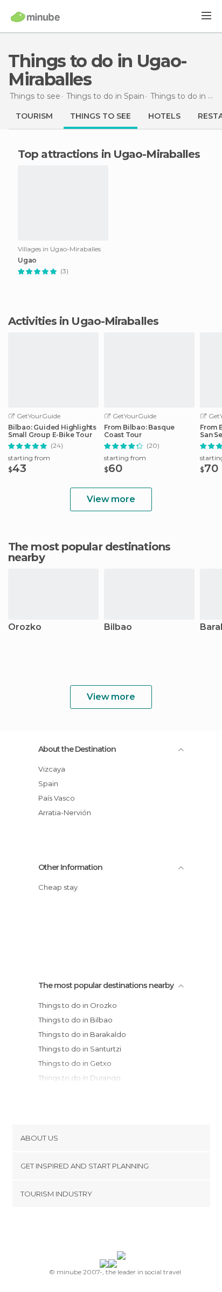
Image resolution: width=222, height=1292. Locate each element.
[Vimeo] (122, 1231)
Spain (48, 783)
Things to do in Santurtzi (79, 1048)
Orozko (24, 627)
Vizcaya (51, 769)
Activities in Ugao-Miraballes (83, 321)
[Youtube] (136, 1231)
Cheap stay (58, 887)
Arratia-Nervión (64, 812)
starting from (29, 458)
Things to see (100, 116)
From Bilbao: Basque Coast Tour (139, 431)
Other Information (70, 867)
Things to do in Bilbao (75, 1019)
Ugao (27, 260)
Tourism (34, 116)
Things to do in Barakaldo (82, 1034)
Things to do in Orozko (77, 1005)
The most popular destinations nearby (89, 552)
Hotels (164, 116)
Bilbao (118, 627)
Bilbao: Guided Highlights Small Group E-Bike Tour (52, 431)
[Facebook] (94, 1231)
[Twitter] (108, 1231)
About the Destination (77, 749)
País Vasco (56, 798)
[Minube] (35, 16)
